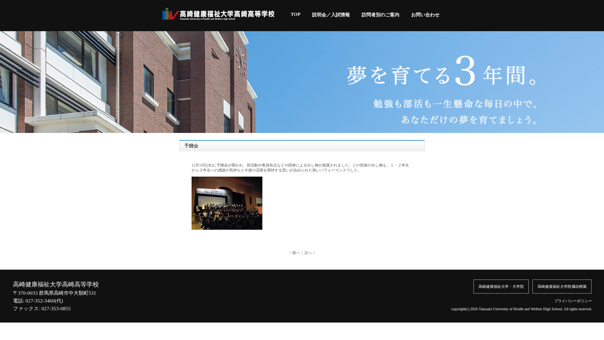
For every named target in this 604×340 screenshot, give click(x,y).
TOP (295, 14)
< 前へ (294, 253)
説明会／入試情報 (331, 14)
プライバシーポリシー (573, 301)
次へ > (309, 253)
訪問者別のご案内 (380, 14)
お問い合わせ (425, 14)
